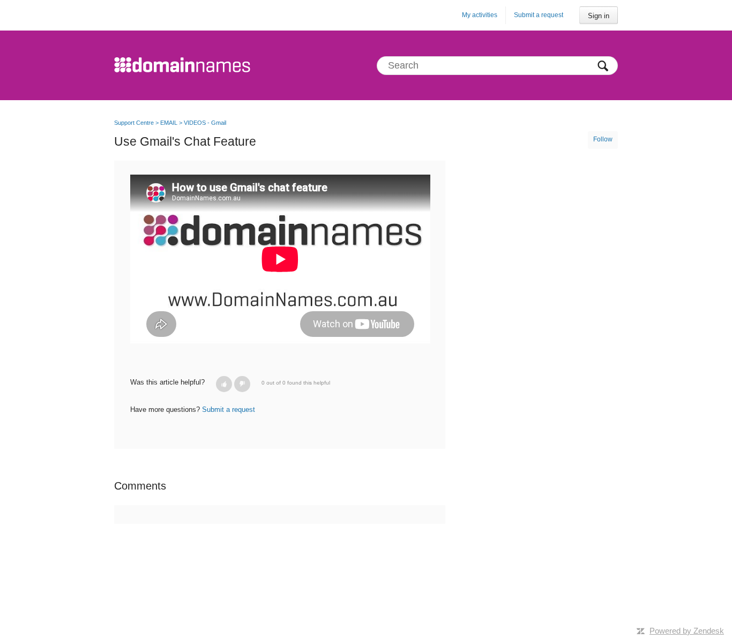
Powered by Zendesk (686, 630)
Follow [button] (603, 139)
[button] (224, 384)
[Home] (182, 65)
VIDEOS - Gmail (205, 122)
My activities (479, 15)
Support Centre (134, 122)
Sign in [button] (598, 16)
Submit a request (538, 15)
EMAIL (168, 122)
